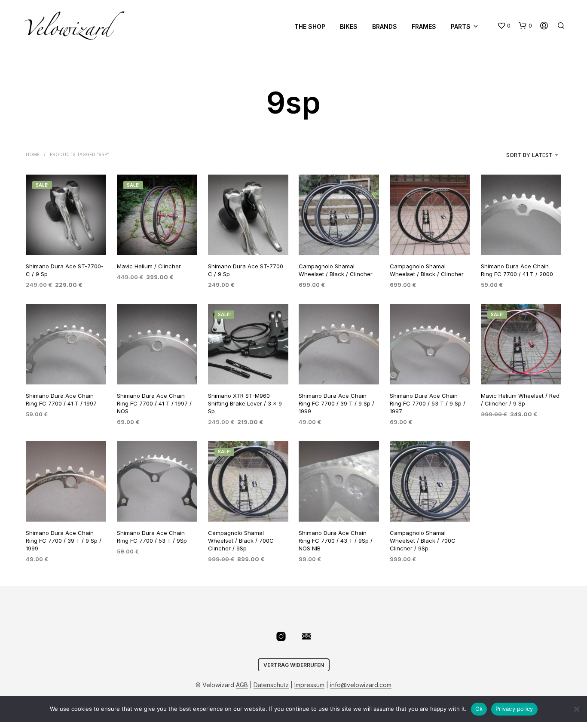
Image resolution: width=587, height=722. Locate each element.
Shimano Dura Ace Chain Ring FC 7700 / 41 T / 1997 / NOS (154, 403)
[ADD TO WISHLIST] (66, 238)
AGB (242, 685)
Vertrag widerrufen (293, 665)
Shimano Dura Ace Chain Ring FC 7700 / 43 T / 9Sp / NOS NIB (336, 540)
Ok (479, 708)
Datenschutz (271, 685)
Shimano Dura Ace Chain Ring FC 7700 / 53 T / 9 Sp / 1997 (427, 403)
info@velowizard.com (360, 685)
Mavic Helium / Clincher (149, 265)
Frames (424, 26)
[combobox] (518, 155)
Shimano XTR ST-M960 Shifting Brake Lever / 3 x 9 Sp (245, 403)
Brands (384, 26)
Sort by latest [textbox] (529, 154)
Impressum (309, 685)
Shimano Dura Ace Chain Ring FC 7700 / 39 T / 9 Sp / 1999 (336, 403)
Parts (461, 26)
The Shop (309, 26)
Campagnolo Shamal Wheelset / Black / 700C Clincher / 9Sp (241, 540)
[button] (504, 26)
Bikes (349, 26)
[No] (576, 709)
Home (33, 154)
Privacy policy (514, 708)
